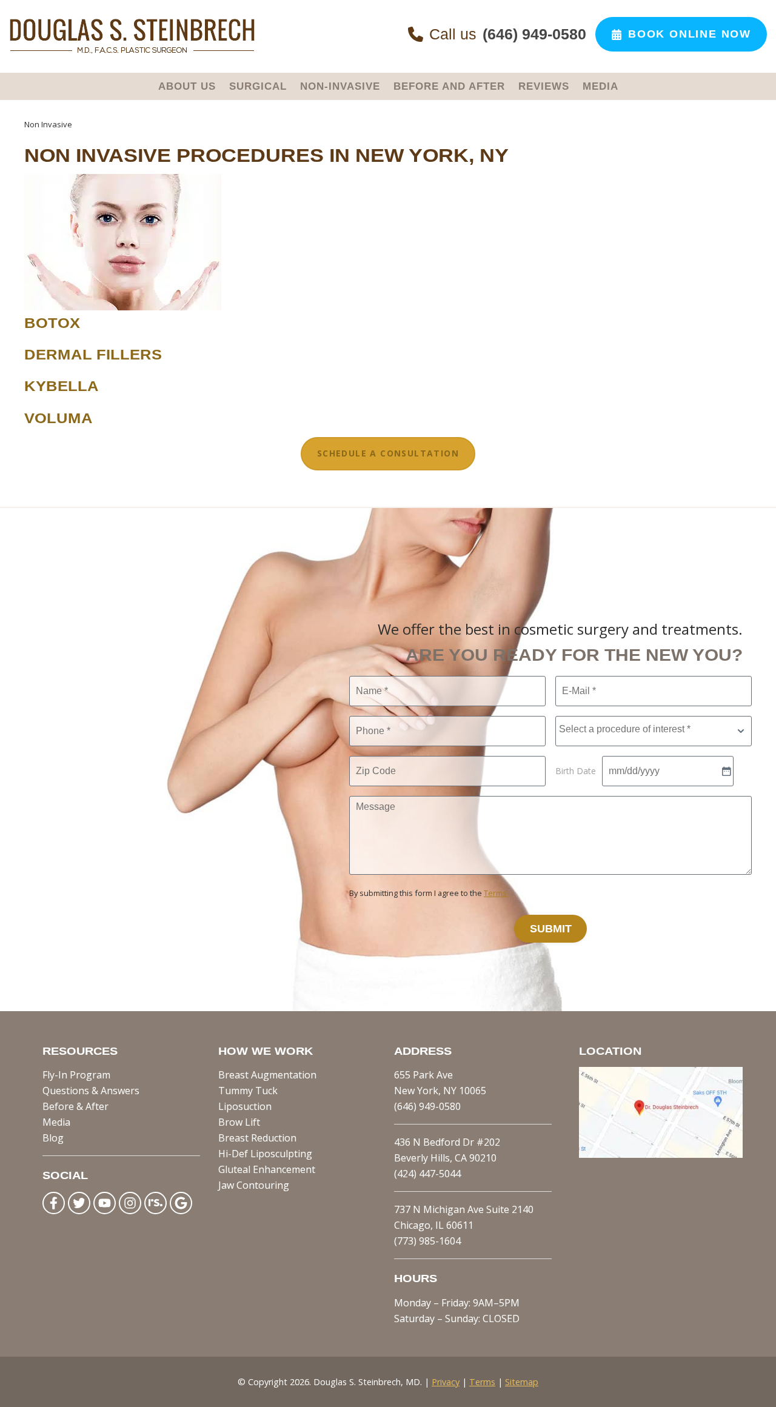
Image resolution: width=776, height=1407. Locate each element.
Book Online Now (689, 34)
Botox (52, 323)
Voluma (58, 418)
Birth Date (575, 771)
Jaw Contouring (253, 1185)
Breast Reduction (257, 1138)
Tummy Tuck (248, 1090)
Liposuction (245, 1106)
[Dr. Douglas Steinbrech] (132, 51)
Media (56, 1122)
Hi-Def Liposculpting (265, 1153)
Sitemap (521, 1382)
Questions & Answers (90, 1090)
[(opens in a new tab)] (661, 1154)
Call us (507, 33)
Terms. (496, 892)
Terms (482, 1382)
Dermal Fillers (93, 355)
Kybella (61, 386)
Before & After (75, 1106)
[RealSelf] (155, 1203)
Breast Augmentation (267, 1074)
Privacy (446, 1382)
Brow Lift (239, 1122)
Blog (53, 1138)
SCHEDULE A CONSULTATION (388, 453)
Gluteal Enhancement (266, 1169)
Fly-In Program (76, 1074)
